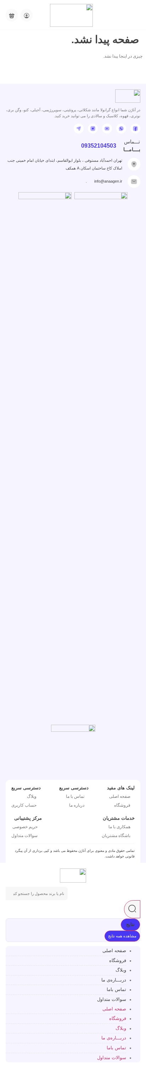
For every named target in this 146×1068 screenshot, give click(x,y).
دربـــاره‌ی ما (113, 980)
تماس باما (116, 989)
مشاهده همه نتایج (122, 936)
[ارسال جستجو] (132, 909)
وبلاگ (121, 970)
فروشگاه (117, 960)
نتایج (130, 924)
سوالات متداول (111, 999)
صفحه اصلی (114, 950)
